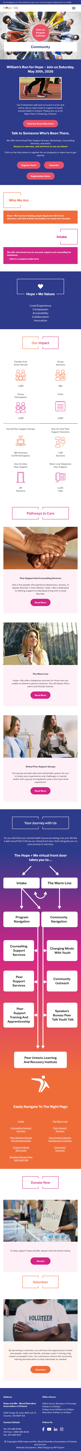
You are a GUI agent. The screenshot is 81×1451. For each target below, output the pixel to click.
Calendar (54, 165)
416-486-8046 (14, 1428)
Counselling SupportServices (21, 1129)
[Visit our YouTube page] (49, 1429)
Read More (40, 602)
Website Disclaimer (26, 1447)
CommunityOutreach (60, 1149)
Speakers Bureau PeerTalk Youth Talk (21, 1158)
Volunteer (40, 1369)
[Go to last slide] (5, 37)
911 (70, 2)
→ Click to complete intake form (23, 259)
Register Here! (28, 165)
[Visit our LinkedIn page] (55, 1429)
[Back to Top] (77, 1446)
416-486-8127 (14, 1434)
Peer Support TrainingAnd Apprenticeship (21, 1139)
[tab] (35, 56)
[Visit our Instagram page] (61, 1430)
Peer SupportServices (60, 1129)
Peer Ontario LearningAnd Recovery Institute (60, 1139)
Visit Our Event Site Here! (40, 123)
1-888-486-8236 (21, 1431)
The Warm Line (60, 1121)
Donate (40, 1261)
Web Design (44, 1447)
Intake (21, 1121)
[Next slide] (76, 37)
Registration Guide (40, 176)
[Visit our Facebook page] (43, 1429)
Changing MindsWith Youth (21, 1149)
